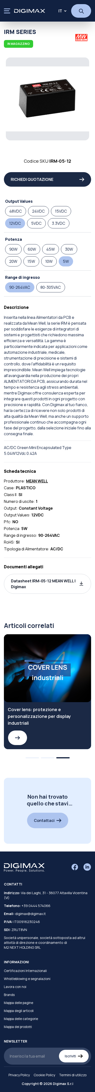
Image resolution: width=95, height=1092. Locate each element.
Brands (9, 995)
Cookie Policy (44, 1075)
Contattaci (44, 820)
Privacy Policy (19, 1075)
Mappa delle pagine (18, 1003)
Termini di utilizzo (73, 1075)
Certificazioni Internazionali (25, 971)
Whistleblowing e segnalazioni (27, 979)
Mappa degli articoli (19, 1011)
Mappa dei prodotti (18, 1027)
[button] (47, 584)
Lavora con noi (15, 987)
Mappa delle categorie (21, 1019)
